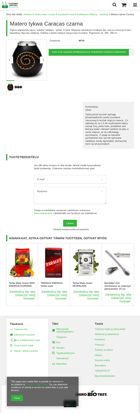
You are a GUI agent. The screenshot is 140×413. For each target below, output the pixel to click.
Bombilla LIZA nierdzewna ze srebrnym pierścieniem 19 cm (117, 286)
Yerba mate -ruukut (44, 14)
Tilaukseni (16, 324)
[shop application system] (70, 406)
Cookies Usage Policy (36, 384)
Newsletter (61, 364)
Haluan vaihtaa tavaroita (26, 351)
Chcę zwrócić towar (23, 345)
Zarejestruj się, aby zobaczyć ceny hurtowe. (22, 295)
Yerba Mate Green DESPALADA (83, 284)
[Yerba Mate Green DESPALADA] (86, 263)
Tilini (55, 323)
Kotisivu (28, 14)
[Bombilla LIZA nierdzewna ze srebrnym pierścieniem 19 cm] (117, 263)
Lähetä (70, 223)
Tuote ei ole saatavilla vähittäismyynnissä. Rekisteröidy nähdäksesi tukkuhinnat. (89, 52)
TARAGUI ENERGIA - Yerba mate (52, 284)
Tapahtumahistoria (65, 353)
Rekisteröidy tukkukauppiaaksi (65, 330)
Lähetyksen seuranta (24, 334)
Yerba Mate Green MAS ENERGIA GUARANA (22, 284)
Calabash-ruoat (66, 14)
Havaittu (60, 348)
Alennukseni (62, 358)
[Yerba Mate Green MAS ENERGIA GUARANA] (22, 263)
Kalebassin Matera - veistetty (92, 14)
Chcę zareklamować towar (27, 340)
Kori (58, 342)
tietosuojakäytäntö (43, 213)
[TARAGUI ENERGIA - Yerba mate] (54, 263)
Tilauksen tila (20, 329)
